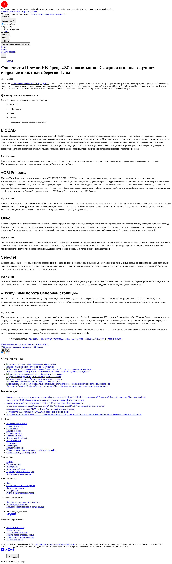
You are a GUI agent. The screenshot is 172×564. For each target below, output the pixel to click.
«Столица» (99, 339)
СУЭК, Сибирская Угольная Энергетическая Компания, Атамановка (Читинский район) (101, 414)
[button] (4, 47)
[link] (5, 40)
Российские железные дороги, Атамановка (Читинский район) (55, 400)
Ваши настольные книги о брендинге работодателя (30, 367)
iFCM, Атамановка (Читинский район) (65, 403)
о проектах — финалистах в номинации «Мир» (49, 339)
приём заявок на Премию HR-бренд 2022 (30, 83)
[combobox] (12, 556)
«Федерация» (78, 339)
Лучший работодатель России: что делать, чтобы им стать (33, 381)
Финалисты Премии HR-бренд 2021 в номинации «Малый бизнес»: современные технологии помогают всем (57, 386)
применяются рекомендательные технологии (54, 544)
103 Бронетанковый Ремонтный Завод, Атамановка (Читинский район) (112, 397)
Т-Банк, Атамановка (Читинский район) (56, 409)
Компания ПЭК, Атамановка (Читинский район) (46, 412)
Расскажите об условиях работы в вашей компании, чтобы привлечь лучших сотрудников (47, 372)
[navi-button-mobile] (3, 55)
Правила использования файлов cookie (47, 14)
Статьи (9, 61)
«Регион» (89, 339)
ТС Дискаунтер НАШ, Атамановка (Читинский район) (80, 406)
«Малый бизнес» (114, 339)
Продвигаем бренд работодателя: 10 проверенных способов (33, 376)
